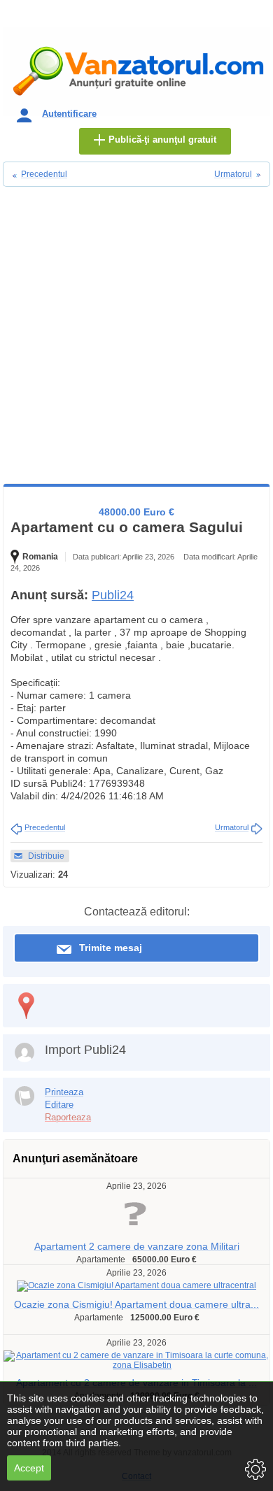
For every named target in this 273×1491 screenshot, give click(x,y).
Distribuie (46, 856)
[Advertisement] (136, 340)
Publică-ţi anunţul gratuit (162, 139)
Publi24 (113, 595)
